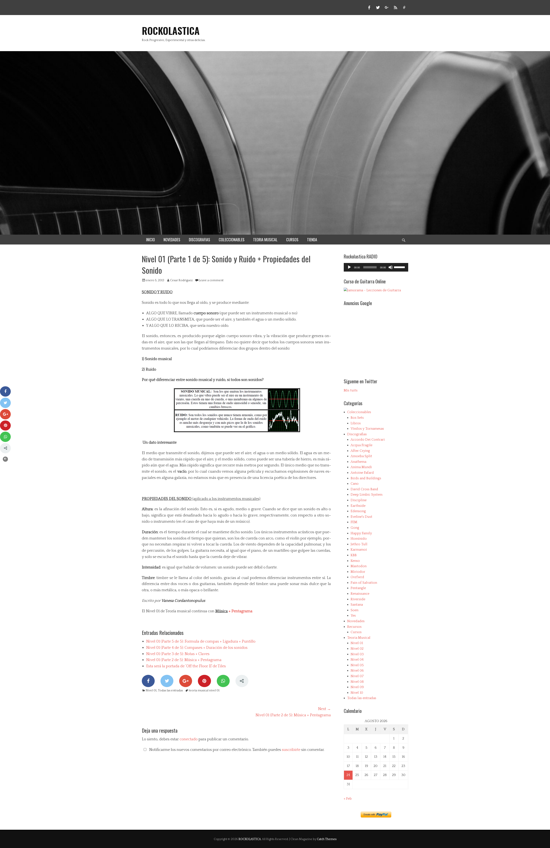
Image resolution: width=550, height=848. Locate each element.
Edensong (358, 511)
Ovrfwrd (357, 577)
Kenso (355, 561)
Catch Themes (326, 839)
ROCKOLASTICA (171, 31)
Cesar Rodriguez (181, 280)
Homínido (359, 539)
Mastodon (359, 566)
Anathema (358, 462)
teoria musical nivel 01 (204, 690)
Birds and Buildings (366, 478)
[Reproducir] (349, 267)
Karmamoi (359, 550)
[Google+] (185, 681)
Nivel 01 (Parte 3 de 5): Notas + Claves (177, 654)
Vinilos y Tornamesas (367, 429)
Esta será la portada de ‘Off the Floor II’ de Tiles (186, 666)
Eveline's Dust (361, 517)
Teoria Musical (358, 638)
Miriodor (358, 572)
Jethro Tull (359, 544)
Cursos (356, 632)
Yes (353, 615)
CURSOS (292, 239)
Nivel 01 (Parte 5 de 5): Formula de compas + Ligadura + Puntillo (200, 641)
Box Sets (357, 418)
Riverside (358, 599)
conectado (189, 739)
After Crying (360, 451)
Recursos (354, 627)
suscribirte (291, 750)
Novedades (356, 621)
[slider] (400, 267)
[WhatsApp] (223, 681)
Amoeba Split (361, 456)
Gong (355, 528)
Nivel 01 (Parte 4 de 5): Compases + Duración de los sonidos (197, 648)
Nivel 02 (357, 649)
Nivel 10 (357, 693)
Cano (355, 484)
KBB (354, 555)
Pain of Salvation (364, 583)
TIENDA (312, 239)
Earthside (358, 506)
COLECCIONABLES (231, 239)
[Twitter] (166, 681)
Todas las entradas (170, 690)
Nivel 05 (357, 665)
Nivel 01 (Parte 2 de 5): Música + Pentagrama (184, 660)
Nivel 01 (151, 690)
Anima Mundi (361, 467)
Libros (356, 423)
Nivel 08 (357, 682)
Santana (357, 605)
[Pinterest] (204, 681)
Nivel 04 (357, 660)
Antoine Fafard (362, 473)
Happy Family (361, 533)
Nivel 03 (357, 654)
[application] (376, 267)
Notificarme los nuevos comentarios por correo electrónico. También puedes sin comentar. (236, 750)
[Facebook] (148, 681)
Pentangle (358, 588)
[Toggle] (5, 459)
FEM (354, 522)
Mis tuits (351, 390)
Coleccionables (359, 412)
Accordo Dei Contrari (368, 440)
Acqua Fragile (361, 445)
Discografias (357, 434)
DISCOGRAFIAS (199, 239)
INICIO (150, 239)
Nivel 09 (357, 687)
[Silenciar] (390, 267)
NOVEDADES (171, 239)
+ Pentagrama (240, 611)
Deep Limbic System (366, 495)
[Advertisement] (380, 340)
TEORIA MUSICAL (265, 239)
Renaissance (360, 594)
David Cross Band (364, 489)
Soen (354, 610)
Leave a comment (211, 280)
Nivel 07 (357, 676)
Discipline (359, 500)
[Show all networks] (241, 681)
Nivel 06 (357, 670)
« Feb (348, 799)
